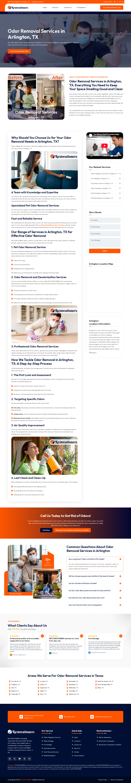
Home (45, 7)
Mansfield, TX (73, 684)
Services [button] (55, 7)
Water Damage (48, 741)
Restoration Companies (106, 741)
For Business (81, 7)
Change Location (37, 2)
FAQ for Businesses (105, 737)
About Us (77, 748)
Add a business (79, 756)
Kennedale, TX (73, 681)
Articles (76, 752)
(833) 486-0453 (56, 525)
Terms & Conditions (116, 780)
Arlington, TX (15, 684)
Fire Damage (48, 745)
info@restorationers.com (103, 717)
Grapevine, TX (44, 688)
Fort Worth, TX (16, 681)
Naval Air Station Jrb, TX (105, 681)
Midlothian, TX (73, 688)
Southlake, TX (73, 691)
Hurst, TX (43, 694)
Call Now (46, 530)
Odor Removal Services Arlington (33, 13)
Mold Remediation (49, 756)
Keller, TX (100, 688)
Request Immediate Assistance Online (72, 530)
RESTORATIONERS (25, 780)
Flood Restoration (50, 748)
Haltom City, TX (74, 694)
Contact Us (68, 7)
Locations (77, 741)
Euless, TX (43, 684)
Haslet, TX (43, 691)
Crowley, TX (44, 681)
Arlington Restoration (18, 13)
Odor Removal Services (51, 752)
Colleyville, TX (15, 694)
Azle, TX (13, 688)
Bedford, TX (15, 691)
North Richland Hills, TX (105, 684)
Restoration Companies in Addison (110, 745)
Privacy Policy (102, 780)
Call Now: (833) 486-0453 (19, 51)
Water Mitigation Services (52, 737)
